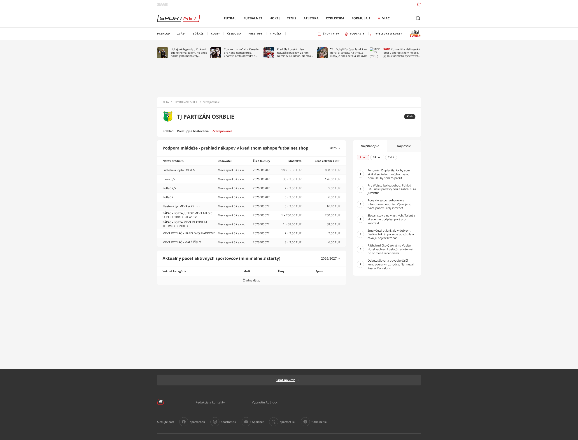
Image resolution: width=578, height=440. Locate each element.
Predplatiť (386, 4)
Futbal (230, 18)
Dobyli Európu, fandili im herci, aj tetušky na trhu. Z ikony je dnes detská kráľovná (349, 53)
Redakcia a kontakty (210, 402)
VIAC (386, 18)
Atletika (311, 18)
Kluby (166, 102)
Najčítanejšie (370, 146)
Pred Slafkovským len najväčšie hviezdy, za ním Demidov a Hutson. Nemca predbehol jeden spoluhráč (294, 53)
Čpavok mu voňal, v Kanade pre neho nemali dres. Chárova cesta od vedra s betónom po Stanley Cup (241, 53)
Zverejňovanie (222, 131)
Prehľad (168, 131)
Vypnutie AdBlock (264, 402)
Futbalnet (253, 18)
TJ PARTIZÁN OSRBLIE (186, 102)
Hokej (275, 18)
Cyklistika (335, 18)
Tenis (291, 18)
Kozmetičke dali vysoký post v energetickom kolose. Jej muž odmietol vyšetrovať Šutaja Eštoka (401, 53)
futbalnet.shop (293, 148)
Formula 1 (361, 18)
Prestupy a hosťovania (193, 131)
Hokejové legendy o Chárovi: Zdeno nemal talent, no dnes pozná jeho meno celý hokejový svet (189, 53)
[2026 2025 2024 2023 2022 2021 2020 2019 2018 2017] (334, 148)
